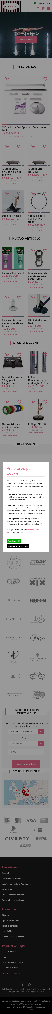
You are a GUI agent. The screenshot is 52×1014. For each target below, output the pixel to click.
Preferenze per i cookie (18, 546)
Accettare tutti (14, 541)
